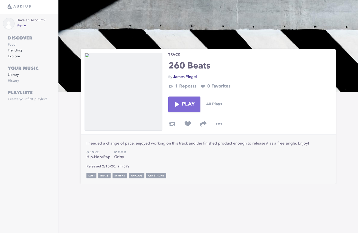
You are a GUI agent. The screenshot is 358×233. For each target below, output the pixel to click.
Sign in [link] (21, 25)
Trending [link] (15, 50)
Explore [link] (14, 56)
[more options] (219, 124)
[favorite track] (188, 124)
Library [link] (13, 75)
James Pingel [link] (185, 77)
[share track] (203, 124)
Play (188, 104)
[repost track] (172, 124)
